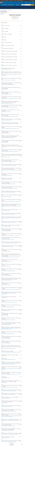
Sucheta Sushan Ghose (8, 239)
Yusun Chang (4, 319)
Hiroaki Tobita (4, 251)
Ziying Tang (3, 246)
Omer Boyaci (3, 201)
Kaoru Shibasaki (8, 251)
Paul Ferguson (4, 415)
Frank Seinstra (16, 328)
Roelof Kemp (3, 328)
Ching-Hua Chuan (4, 382)
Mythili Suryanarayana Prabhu (6, 368)
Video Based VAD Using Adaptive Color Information (8, 122)
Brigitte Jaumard (12, 306)
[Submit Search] (32, 4)
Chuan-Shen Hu (17, 128)
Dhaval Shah (3, 84)
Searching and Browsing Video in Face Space (7, 296)
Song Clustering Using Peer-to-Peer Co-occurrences (9, 397)
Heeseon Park (10, 416)
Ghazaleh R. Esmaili (4, 175)
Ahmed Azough (4, 289)
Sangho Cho (7, 161)
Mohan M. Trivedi (8, 377)
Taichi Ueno (9, 425)
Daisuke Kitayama (9, 256)
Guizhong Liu (7, 98)
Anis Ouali (3, 306)
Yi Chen (3, 359)
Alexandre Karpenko (4, 261)
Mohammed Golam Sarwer (5, 137)
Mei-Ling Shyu (6, 275)
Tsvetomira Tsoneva (4, 441)
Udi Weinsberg (8, 398)
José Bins (10, 123)
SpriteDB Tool (3, 358)
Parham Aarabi (9, 261)
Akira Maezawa (4, 74)
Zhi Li (14, 98)
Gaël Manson (4, 111)
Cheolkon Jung (8, 363)
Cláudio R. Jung (7, 123)
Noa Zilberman (13, 394)
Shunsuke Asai (4, 196)
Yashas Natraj (7, 192)
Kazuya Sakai (4, 333)
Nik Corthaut (7, 406)
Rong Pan (15, 368)
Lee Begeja (3, 297)
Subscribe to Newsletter (20, 0)
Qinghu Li (3, 103)
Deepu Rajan (8, 270)
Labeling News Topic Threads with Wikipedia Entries (9, 419)
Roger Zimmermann (12, 333)
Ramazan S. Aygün (13, 359)
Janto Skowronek (14, 441)
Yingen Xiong (4, 315)
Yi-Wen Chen (8, 188)
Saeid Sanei (13, 183)
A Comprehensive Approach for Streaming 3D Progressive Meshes (11, 245)
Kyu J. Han (7, 84)
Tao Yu (9, 103)
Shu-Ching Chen (10, 275)
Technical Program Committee (5, 34)
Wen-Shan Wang (12, 151)
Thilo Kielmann (12, 328)
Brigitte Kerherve (7, 306)
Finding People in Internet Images (6, 178)
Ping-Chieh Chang (4, 128)
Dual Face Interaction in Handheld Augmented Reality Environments (11, 194)
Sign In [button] (33, 0)
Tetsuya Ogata (18, 74)
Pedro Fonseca (9, 441)
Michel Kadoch (9, 338)
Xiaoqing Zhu (12, 368)
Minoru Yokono (9, 348)
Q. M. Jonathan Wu (11, 137)
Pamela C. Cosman (9, 175)
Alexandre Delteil (8, 289)
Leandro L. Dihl (11, 222)
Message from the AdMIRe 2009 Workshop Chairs (8, 51)
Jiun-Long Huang (13, 390)
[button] (31, 0)
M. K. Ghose (12, 239)
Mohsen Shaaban (4, 324)
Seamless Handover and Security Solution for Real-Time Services (10, 309)
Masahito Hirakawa (8, 196)
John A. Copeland (13, 319)
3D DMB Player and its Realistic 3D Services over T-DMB (9, 362)
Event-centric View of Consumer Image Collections (8, 209)
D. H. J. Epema (13, 302)
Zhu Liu (6, 297)
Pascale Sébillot (14, 411)
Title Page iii (3, 39)
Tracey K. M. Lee (4, 183)
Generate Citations (3, 11)
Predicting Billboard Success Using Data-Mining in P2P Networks (10, 393)
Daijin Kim (6, 142)
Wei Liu (11, 103)
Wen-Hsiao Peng (15, 188)
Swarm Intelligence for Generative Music (7, 68)
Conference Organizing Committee (6, 48)
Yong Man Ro (16, 116)
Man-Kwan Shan (9, 390)
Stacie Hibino (4, 210)
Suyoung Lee (12, 363)
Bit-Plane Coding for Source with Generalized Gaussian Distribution (11, 78)
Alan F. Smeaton (18, 415)
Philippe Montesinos (4, 179)
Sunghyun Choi (4, 363)
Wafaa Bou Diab (4, 310)
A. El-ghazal (3, 284)
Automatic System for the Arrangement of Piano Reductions (10, 389)
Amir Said (13, 123)
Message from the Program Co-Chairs (7, 45)
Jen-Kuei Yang (8, 151)
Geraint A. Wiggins (4, 402)
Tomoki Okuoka (4, 420)
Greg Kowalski (4, 230)
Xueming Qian (4, 98)
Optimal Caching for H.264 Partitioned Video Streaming (9, 225)
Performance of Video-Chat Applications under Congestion (10, 213)
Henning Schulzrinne (17, 201)
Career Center (11, 0)
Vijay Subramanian (19, 368)
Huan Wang (19, 98)
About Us (15, 0)
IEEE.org (2, 0)
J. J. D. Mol (3, 302)
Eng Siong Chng (13, 270)
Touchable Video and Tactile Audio (6, 351)
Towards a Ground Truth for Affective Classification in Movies (10, 440)
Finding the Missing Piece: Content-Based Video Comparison (10, 292)
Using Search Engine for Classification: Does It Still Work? (9, 405)
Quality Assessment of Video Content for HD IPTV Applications (10, 433)
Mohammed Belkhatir (9, 183)
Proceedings (4, 10)
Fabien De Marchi (18, 289)
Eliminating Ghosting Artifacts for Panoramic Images (9, 354)
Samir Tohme (8, 310)
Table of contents (4, 31)
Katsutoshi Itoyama (8, 74)
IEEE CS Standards (6, 0)
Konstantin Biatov (4, 89)
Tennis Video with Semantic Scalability (7, 436)
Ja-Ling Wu (13, 128)
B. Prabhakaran (11, 246)
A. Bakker (6, 302)
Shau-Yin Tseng (16, 151)
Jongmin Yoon (11, 161)
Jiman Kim (3, 142)
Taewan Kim (3, 161)
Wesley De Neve (12, 116)
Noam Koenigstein (4, 394)
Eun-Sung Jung (9, 235)
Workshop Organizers (4, 25)
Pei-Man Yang (4, 151)
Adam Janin (11, 430)
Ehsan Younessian (4, 270)
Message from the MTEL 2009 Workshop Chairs (8, 65)
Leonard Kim (15, 217)
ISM (6, 10)
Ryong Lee (12, 256)
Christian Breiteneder (4, 293)
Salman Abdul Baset (11, 201)
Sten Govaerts (4, 406)
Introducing (3, 376)
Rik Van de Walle (14, 165)
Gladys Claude (9, 179)
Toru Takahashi (14, 74)
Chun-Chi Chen (4, 188)
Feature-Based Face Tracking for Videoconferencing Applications (11, 221)
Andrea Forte (7, 201)
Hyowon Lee (11, 415)
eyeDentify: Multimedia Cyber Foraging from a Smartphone (10, 327)
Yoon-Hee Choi (7, 416)
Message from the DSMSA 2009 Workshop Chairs (8, 56)
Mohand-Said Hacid (13, 289)
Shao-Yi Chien (7, 437)
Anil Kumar (3, 239)
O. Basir (6, 284)
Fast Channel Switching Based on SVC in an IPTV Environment (10, 164)
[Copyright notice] (4, 28)
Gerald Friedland (4, 430)
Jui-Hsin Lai (3, 437)
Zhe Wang (16, 98)
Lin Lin (3, 275)
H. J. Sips (16, 302)
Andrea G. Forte (8, 214)
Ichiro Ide (18, 420)
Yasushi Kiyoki (13, 425)
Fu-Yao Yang (11, 188)
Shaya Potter (3, 217)
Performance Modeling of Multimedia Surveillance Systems (10, 191)
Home (1, 10)
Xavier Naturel (4, 342)
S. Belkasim (9, 284)
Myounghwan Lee (8, 319)
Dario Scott (3, 123)
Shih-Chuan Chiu (4, 390)
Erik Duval (11, 406)
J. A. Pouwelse (9, 302)
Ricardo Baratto (8, 217)
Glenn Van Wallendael (5, 165)
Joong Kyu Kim (16, 363)
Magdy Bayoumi (9, 324)
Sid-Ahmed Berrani (8, 111)
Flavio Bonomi (3, 369)
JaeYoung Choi (8, 116)
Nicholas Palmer (8, 328)
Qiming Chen (6, 103)
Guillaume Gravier (10, 411)
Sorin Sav (14, 415)
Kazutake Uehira (13, 348)
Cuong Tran (3, 377)
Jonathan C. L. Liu (13, 235)
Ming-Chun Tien (9, 128)
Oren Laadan (11, 217)
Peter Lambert (10, 165)
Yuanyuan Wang (4, 256)
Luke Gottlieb (8, 430)
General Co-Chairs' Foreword (5, 42)
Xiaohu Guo (7, 246)
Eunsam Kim (17, 235)
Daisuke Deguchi (14, 420)
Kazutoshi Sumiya (16, 256)
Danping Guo (11, 98)
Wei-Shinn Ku (7, 333)
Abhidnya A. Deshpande (7, 359)
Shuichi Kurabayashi (4, 425)
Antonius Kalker (17, 123)
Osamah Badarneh (4, 338)
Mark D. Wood (7, 210)
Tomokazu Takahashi (9, 420)
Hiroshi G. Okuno (3, 75)
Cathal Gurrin (8, 415)
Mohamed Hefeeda (8, 230)
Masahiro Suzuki (4, 348)
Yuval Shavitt (8, 394)
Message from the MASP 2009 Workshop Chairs (8, 59)
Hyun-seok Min (4, 116)
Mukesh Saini (4, 192)
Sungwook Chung (4, 235)
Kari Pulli (7, 315)
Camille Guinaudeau (4, 411)
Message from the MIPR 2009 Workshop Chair (8, 62)
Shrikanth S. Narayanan (11, 84)
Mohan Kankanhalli (12, 192)
